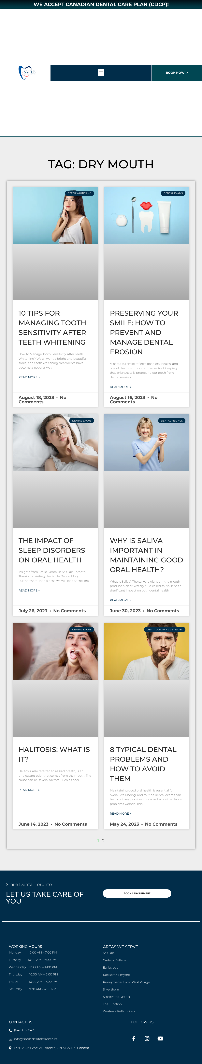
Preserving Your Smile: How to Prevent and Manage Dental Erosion (144, 332)
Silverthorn (111, 989)
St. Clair (108, 953)
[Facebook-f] (134, 1038)
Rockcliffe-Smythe (116, 975)
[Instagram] (147, 1038)
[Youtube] (160, 1038)
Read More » (29, 377)
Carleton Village (114, 960)
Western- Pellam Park (119, 1011)
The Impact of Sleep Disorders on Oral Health (52, 550)
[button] (101, 72)
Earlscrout (110, 967)
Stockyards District (117, 997)
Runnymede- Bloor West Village (126, 982)
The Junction (112, 1004)
